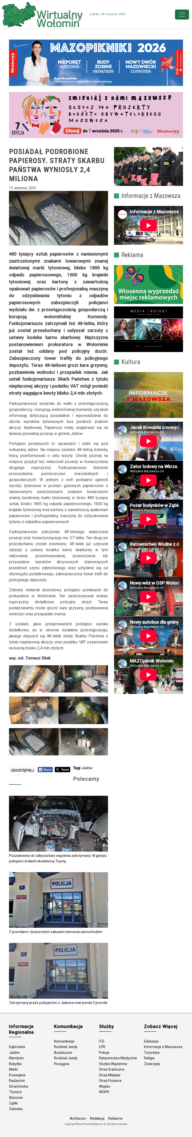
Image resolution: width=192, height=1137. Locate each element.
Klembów (16, 1058)
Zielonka (15, 1109)
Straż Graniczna (111, 1069)
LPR (102, 1047)
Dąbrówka (17, 1047)
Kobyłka (15, 1064)
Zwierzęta (152, 1064)
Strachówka (18, 1086)
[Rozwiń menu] (182, 15)
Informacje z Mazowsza (163, 1047)
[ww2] (148, 284)
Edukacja (151, 1041)
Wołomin (16, 1098)
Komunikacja (64, 1041)
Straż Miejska (109, 1075)
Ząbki (13, 1103)
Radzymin (17, 1081)
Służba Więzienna (113, 1064)
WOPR (104, 1092)
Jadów (87, 768)
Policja (104, 1053)
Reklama (115, 1118)
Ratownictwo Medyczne (118, 1058)
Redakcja (97, 1118)
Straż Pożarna (110, 1081)
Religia (149, 1058)
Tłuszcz (15, 1092)
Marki (13, 1069)
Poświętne (17, 1075)
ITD (101, 1041)
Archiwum (78, 1118)
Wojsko (104, 1086)
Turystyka (152, 1053)
